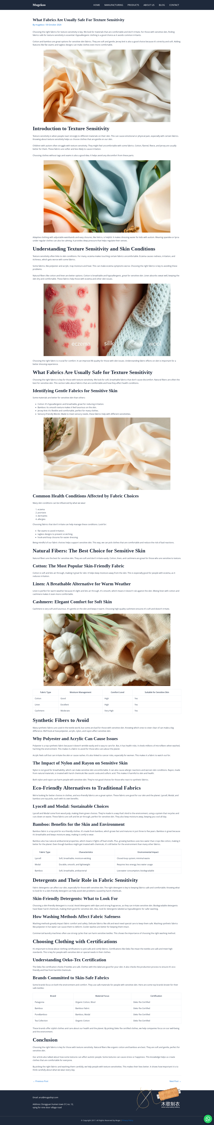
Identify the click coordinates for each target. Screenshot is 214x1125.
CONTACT (174, 4)
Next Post (175, 1081)
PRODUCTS (133, 4)
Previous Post (40, 1081)
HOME (96, 4)
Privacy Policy (127, 1120)
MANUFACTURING (113, 4)
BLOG (162, 4)
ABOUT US (149, 4)
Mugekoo (39, 5)
